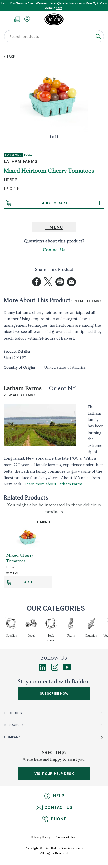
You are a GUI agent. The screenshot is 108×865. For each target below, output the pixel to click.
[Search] (98, 36)
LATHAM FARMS (20, 161)
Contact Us (54, 249)
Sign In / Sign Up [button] (27, 19)
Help (58, 796)
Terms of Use (65, 837)
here (59, 8)
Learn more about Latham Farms (54, 484)
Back (10, 57)
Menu (56, 227)
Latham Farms (23, 388)
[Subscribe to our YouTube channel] (67, 669)
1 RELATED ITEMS (85, 301)
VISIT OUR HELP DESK (54, 773)
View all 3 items (18, 395)
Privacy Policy (40, 837)
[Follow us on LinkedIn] (42, 669)
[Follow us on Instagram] (54, 669)
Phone (58, 819)
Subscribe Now (54, 693)
